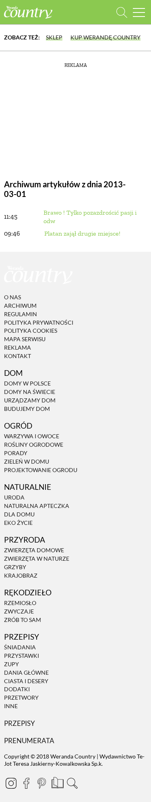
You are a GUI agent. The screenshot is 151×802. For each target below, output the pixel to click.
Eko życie (18, 522)
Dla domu (19, 514)
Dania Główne (26, 672)
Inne (11, 706)
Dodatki (17, 689)
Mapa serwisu (25, 339)
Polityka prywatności (38, 322)
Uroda (14, 497)
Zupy (11, 664)
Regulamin (20, 314)
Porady (15, 453)
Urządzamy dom (30, 400)
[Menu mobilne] (139, 12)
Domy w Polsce (27, 383)
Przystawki (21, 655)
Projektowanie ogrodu (40, 469)
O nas (12, 297)
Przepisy (19, 723)
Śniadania (20, 647)
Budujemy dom (27, 408)
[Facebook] (26, 783)
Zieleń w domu (26, 461)
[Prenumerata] (57, 782)
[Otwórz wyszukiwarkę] (122, 12)
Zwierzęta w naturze (36, 558)
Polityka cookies (30, 330)
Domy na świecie (29, 391)
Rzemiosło (20, 602)
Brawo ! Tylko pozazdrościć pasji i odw (90, 217)
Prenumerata (29, 740)
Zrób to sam (22, 619)
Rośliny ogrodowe (33, 444)
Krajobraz (20, 575)
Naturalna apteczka (36, 505)
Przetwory (21, 697)
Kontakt (17, 355)
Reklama (17, 347)
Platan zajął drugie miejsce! (82, 233)
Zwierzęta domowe (34, 550)
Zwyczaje (19, 611)
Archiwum (20, 305)
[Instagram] (11, 783)
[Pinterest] (41, 783)
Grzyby (15, 567)
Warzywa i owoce (31, 436)
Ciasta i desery (26, 681)
